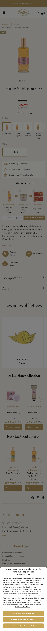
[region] (23, 599)
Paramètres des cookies (23, 626)
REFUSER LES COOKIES (23, 613)
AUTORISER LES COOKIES (23, 620)
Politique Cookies (22, 607)
